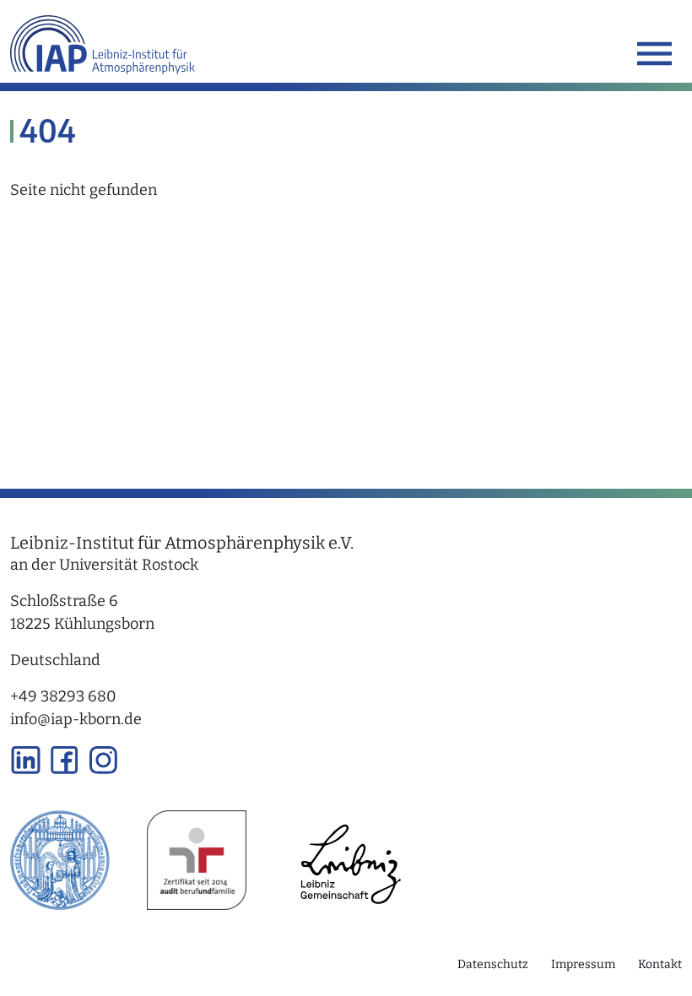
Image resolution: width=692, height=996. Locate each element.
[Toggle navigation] (654, 53)
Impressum (583, 964)
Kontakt (660, 964)
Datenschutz (492, 964)
